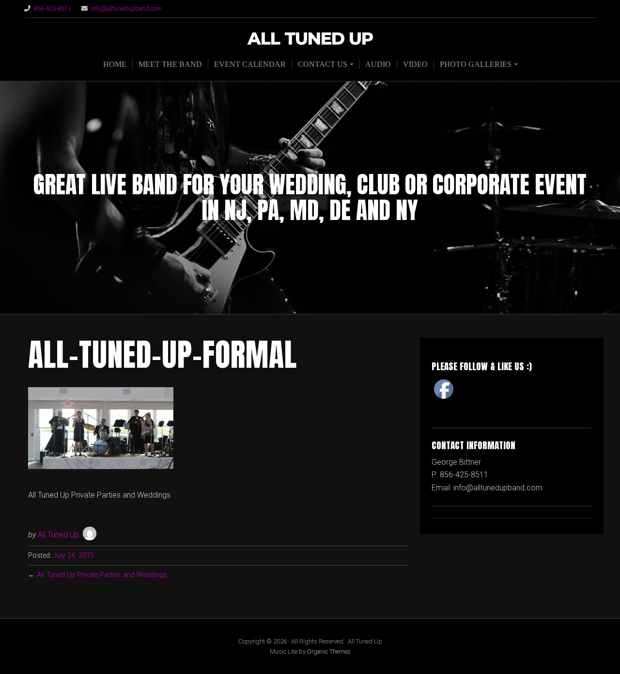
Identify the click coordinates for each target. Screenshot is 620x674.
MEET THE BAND (170, 64)
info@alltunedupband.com (126, 8)
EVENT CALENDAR (250, 64)
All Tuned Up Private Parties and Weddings (102, 575)
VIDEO (415, 64)
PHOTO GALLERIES (476, 64)
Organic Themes (329, 651)
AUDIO (378, 64)
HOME (114, 64)
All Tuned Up (310, 39)
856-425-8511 (52, 8)
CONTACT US (322, 64)
